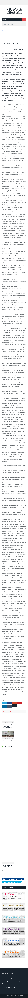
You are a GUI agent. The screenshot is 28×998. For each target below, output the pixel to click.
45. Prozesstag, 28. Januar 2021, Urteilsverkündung (7, 726)
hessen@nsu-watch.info (12, 987)
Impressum (13, 995)
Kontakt (7, 995)
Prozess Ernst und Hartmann (19, 49)
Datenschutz (20, 995)
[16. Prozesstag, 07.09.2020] (14, 31)
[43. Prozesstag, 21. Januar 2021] (8, 804)
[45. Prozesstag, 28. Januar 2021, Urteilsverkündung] (8, 719)
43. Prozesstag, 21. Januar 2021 (7, 865)
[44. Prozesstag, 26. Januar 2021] (8, 735)
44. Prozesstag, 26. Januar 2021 (7, 741)
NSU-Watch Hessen (7, 47)
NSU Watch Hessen (14, 10)
